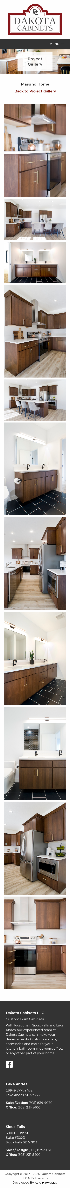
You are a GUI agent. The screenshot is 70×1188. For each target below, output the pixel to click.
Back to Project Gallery (35, 91)
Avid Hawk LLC (46, 1182)
